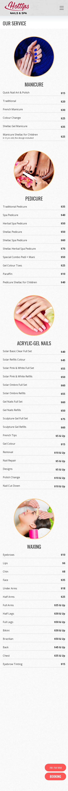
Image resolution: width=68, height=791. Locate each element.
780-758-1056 (55, 767)
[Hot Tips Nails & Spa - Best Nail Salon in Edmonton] (17, 8)
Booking (55, 776)
